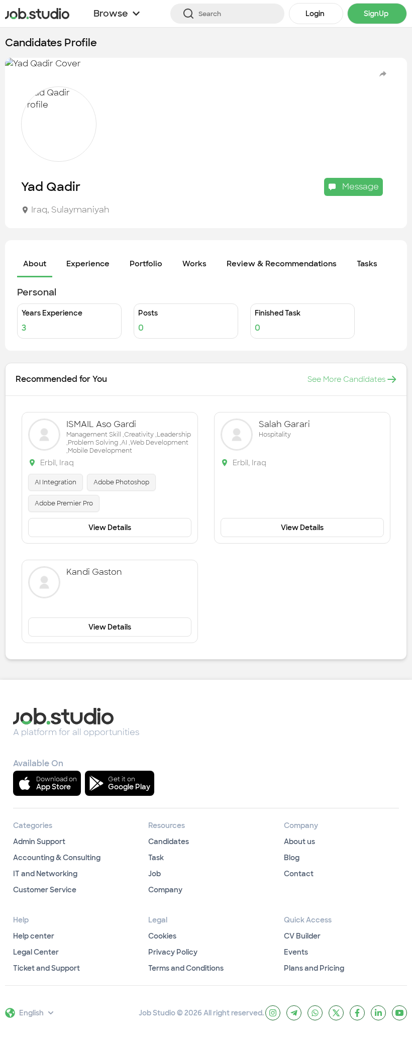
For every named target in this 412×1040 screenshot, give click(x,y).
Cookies (162, 936)
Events (296, 952)
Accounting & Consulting (56, 857)
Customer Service (44, 889)
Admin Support (39, 841)
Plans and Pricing (314, 968)
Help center (33, 936)
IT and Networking (45, 873)
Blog (291, 857)
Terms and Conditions (186, 968)
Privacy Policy (172, 952)
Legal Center (36, 952)
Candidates (168, 841)
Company (165, 889)
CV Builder (302, 936)
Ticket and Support (46, 968)
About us (299, 841)
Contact (299, 873)
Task (156, 857)
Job (154, 873)
